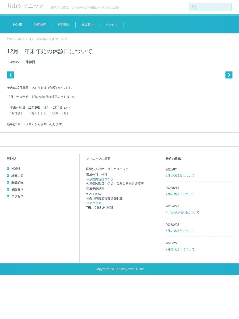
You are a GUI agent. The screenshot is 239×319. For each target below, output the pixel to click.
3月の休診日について (180, 231)
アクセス (111, 24)
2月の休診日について (180, 249)
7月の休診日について (180, 194)
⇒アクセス (93, 203)
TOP (9, 39)
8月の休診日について (180, 175)
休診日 (20, 39)
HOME (17, 24)
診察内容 (40, 24)
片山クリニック (25, 6)
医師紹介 (64, 24)
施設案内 (87, 24)
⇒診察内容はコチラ (99, 179)
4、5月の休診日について (182, 212)
